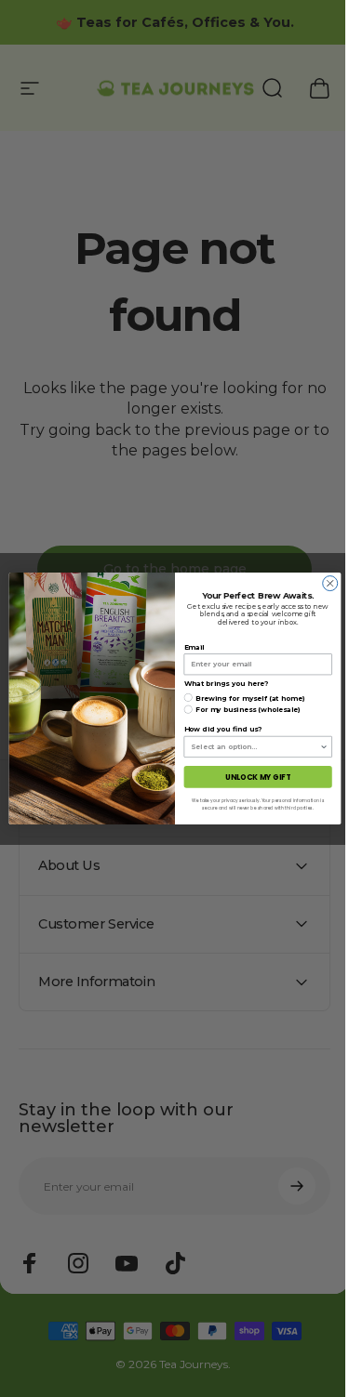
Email (186, 647)
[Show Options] (316, 746)
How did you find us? (215, 730)
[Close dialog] (322, 583)
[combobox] (247, 746)
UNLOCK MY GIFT (250, 776)
